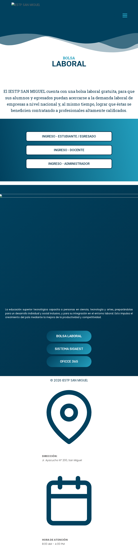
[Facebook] (114, 15)
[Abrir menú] (125, 15)
